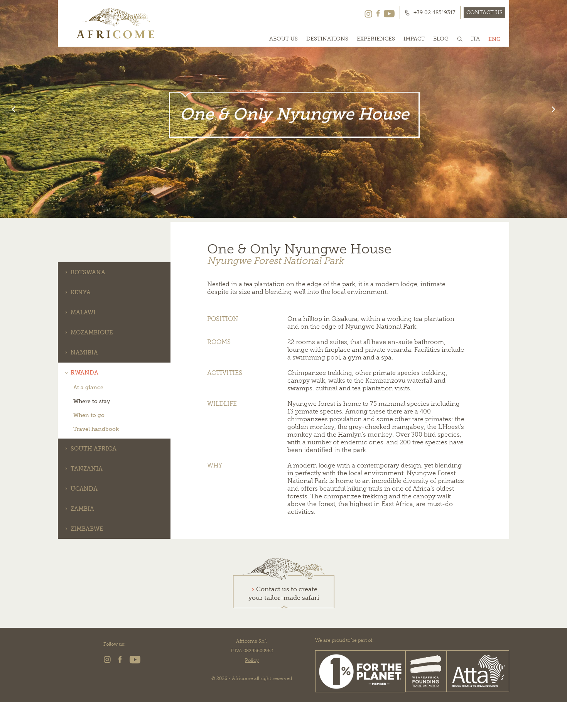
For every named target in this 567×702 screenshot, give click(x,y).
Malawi (83, 312)
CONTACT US (484, 12)
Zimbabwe (87, 528)
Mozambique (92, 332)
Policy (252, 660)
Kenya (81, 292)
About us (283, 39)
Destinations (327, 39)
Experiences (376, 39)
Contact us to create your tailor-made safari (283, 593)
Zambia (82, 508)
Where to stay (91, 401)
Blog (441, 39)
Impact (414, 39)
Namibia (84, 352)
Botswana (88, 272)
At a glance (88, 387)
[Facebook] (378, 12)
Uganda (84, 488)
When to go (89, 415)
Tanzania (87, 468)
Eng (494, 39)
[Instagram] (368, 12)
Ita (475, 39)
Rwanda (84, 372)
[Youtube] (389, 12)
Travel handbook (96, 429)
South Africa (93, 448)
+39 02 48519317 (434, 12)
